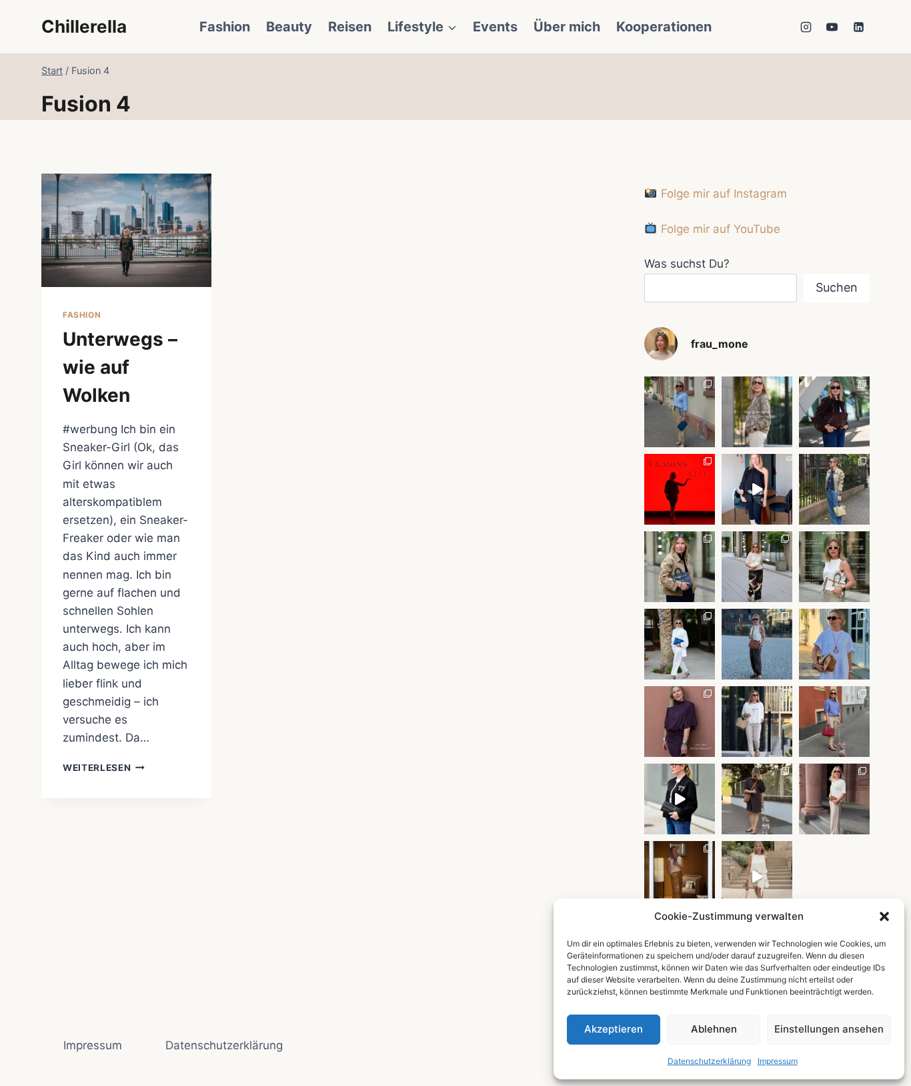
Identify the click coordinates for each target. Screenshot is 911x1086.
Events (495, 27)
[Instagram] (806, 26)
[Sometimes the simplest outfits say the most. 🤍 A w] (834, 644)
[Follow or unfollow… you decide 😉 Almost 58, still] (834, 566)
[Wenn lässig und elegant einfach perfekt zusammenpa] (757, 566)
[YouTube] (832, 26)
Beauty (289, 27)
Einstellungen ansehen (829, 1029)
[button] (884, 916)
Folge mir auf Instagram (722, 193)
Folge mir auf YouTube (719, 229)
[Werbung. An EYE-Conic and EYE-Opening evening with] (679, 489)
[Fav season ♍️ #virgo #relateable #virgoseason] (757, 411)
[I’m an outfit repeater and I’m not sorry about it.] (757, 876)
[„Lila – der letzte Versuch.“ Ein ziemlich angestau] (679, 721)
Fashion (224, 27)
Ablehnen (714, 1029)
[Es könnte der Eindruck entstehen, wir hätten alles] (757, 799)
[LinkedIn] (858, 26)
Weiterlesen (104, 767)
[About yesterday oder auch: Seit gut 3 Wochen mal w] (679, 876)
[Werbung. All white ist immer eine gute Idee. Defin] (679, 644)
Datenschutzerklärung (709, 1061)
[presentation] (126, 230)
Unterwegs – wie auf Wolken (120, 367)
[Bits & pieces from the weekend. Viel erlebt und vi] (834, 721)
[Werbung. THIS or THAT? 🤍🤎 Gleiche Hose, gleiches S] (757, 721)
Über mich (567, 27)
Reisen (349, 27)
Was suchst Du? (687, 263)
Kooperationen (664, 27)
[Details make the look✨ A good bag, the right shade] (834, 411)
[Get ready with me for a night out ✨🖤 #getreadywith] (757, 489)
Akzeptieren (613, 1029)
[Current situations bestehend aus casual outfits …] (834, 489)
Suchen (837, 287)
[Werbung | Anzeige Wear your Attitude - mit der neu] (679, 799)
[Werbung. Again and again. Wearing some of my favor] (834, 799)
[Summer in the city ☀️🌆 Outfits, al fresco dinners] (757, 644)
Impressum (778, 1061)
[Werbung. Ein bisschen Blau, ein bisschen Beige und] (679, 411)
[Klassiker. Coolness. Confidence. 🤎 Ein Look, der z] (679, 566)
